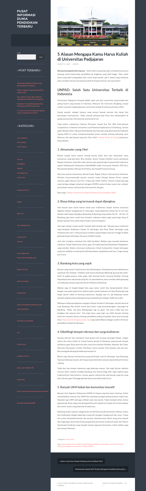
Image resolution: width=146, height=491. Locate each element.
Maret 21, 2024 (63, 64)
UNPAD (90, 446)
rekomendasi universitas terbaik (111, 444)
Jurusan (20, 159)
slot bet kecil (21, 237)
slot (18, 332)
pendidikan (96, 444)
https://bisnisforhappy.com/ (26, 258)
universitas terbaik (80, 446)
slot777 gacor (22, 147)
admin (75, 64)
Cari (19, 53)
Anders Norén (116, 483)
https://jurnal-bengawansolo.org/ (76, 320)
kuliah (89, 444)
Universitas (21, 177)
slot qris (20, 241)
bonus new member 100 (25, 368)
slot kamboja (21, 142)
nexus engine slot (23, 253)
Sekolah (20, 168)
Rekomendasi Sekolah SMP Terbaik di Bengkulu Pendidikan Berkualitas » (100, 469)
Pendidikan (21, 164)
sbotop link (21, 379)
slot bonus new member (25, 321)
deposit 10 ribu (22, 269)
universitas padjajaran (65, 446)
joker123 (20, 213)
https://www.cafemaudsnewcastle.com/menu (33, 391)
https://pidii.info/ (23, 309)
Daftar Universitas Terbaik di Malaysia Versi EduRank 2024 (91, 192)
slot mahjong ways (23, 225)
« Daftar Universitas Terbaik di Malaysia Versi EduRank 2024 (81, 461)
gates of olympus (23, 281)
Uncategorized (22, 173)
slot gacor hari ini (23, 190)
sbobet (19, 202)
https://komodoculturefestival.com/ (29, 305)
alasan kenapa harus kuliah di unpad (73, 444)
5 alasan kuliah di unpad (108, 137)
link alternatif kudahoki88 (26, 403)
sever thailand (22, 138)
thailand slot (21, 293)
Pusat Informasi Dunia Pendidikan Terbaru (27, 18)
